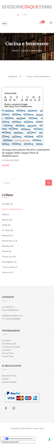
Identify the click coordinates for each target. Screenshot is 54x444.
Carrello (5, 379)
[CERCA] (48, 183)
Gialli (4, 214)
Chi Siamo (6, 340)
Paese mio (7, 256)
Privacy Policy (8, 353)
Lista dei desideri (9, 382)
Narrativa (6, 246)
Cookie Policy (8, 356)
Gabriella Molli (11, 160)
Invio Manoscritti (9, 343)
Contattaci (6, 350)
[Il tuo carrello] (40, 23)
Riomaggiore (8, 262)
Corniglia (6, 204)
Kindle (4, 225)
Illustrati (5, 219)
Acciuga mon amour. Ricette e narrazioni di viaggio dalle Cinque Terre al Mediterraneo (26, 152)
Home (15, 50)
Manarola (6, 235)
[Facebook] (6, 408)
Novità (5, 251)
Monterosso (7, 241)
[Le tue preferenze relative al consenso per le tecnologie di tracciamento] (49, 439)
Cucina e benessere (11, 209)
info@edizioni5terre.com (12, 315)
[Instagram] (13, 408)
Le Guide (6, 230)
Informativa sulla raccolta (10, 442)
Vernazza (6, 272)
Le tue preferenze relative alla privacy (20, 438)
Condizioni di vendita (11, 347)
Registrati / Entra (9, 375)
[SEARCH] (18, 15)
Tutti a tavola (8, 267)
